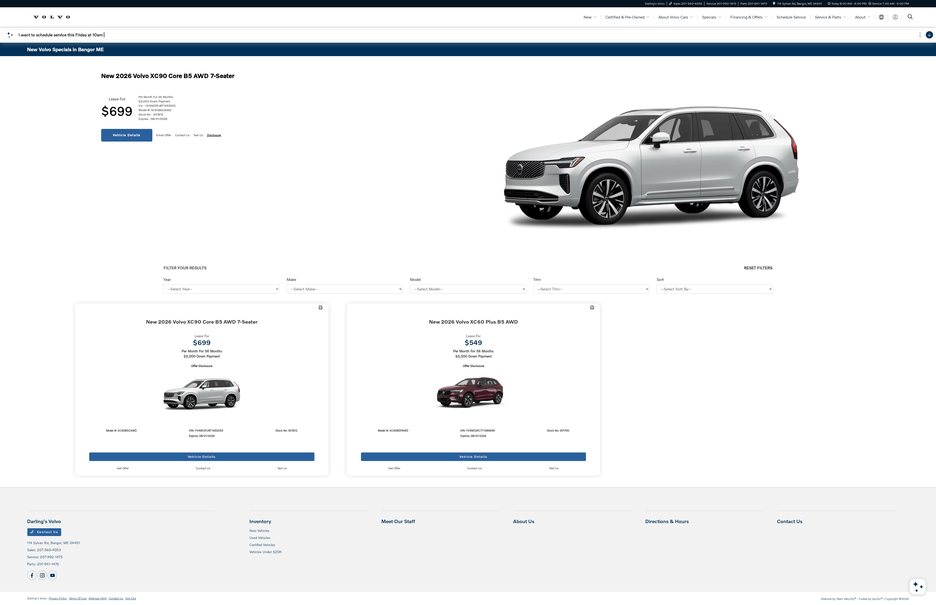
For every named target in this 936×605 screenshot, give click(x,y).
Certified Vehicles (262, 545)
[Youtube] (52, 575)
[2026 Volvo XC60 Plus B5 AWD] (473, 391)
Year (167, 279)
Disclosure (214, 135)
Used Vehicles (259, 538)
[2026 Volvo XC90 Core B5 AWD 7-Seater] (201, 391)
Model (415, 279)
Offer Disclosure (201, 366)
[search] (910, 17)
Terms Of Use (78, 598)
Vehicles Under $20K (265, 552)
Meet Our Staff (398, 521)
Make (291, 279)
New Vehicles (259, 530)
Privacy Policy (58, 598)
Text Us (282, 468)
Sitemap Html (97, 598)
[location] (774, 3)
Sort (660, 279)
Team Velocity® (846, 599)
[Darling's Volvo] (53, 16)
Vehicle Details (127, 135)
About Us (523, 521)
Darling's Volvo (37, 598)
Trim (537, 279)
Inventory (260, 521)
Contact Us (47, 532)
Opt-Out (130, 598)
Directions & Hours (667, 521)
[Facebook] (32, 575)
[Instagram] (42, 575)
